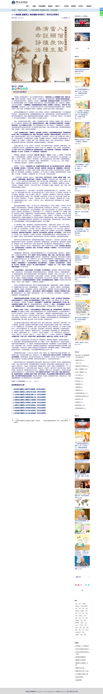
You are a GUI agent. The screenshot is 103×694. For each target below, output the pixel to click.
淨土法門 (81, 625)
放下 (83, 618)
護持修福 (73, 6)
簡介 (77, 363)
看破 (84, 627)
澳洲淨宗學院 (79, 677)
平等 (80, 613)
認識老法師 (79, 360)
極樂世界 (77, 622)
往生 (83, 613)
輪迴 (83, 632)
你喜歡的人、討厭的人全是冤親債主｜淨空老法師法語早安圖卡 (82, 553)
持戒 (80, 618)
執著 (86, 610)
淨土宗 (76, 625)
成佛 (76, 618)
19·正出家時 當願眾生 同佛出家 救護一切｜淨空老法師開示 (29, 394)
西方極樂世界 (78, 632)
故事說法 (78, 402)
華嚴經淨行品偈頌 (22, 10)
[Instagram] (18, 88)
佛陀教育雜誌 (79, 408)
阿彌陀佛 (77, 634)
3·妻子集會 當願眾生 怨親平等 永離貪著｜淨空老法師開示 (29, 389)
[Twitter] (21, 88)
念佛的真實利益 (80, 393)
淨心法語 (78, 375)
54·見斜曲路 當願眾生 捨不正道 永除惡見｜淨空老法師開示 (29, 410)
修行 (80, 603)
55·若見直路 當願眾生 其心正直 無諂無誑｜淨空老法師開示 (29, 413)
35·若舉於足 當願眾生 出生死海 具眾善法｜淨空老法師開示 (29, 405)
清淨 (86, 625)
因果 (86, 608)
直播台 (34, 6)
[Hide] (102, 17)
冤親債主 (77, 606)
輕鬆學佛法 (79, 405)
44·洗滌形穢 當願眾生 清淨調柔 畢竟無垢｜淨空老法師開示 (29, 408)
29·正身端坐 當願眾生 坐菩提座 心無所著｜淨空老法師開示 (29, 402)
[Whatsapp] (24, 88)
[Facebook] (13, 88)
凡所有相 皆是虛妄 (84, 606)
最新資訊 (78, 399)
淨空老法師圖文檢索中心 (82, 649)
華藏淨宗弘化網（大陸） (82, 671)
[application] (82, 22)
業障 (85, 620)
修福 (76, 603)
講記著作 (50, 6)
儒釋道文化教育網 (81, 660)
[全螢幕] (88, 25)
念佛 (76, 615)
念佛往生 (80, 615)
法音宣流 (66, 6)
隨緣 (85, 634)
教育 (86, 618)
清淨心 (76, 627)
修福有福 (78, 387)
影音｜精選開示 (80, 372)
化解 (83, 608)
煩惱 (80, 627)
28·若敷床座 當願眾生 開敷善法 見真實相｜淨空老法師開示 (29, 400)
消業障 (82, 622)
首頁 (27, 6)
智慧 (81, 620)
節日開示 (78, 381)
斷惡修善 (77, 620)
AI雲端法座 (88, 6)
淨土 (86, 622)
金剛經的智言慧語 (81, 396)
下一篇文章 (56, 419)
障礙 (81, 634)
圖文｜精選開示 (80, 369)
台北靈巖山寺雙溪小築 (82, 674)
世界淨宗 (80, 6)
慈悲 (85, 615)
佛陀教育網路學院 (81, 657)
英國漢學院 (79, 680)
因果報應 (77, 610)
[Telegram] (26, 88)
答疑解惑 (78, 384)
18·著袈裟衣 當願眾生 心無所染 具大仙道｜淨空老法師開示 (29, 392)
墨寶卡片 (57, 6)
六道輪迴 (84, 603)
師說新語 (78, 378)
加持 (80, 608)
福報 (87, 627)
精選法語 (78, 390)
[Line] (15, 88)
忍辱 (86, 613)
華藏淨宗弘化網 (80, 668)
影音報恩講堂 (42, 6)
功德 (76, 608)
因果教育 (82, 610)
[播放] (76, 25)
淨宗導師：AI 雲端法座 (82, 646)
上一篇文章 (27, 420)
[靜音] (86, 25)
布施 (76, 613)
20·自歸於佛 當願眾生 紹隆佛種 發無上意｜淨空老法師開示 (29, 397)
